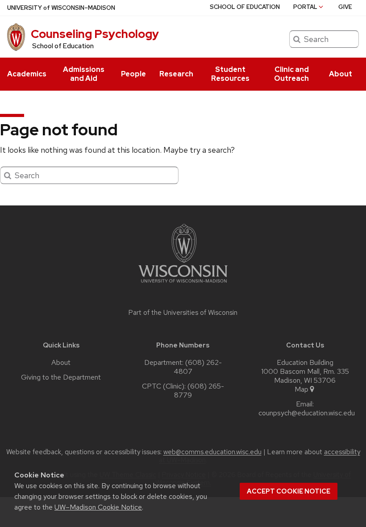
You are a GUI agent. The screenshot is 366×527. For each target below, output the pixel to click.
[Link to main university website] (183, 284)
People (133, 74)
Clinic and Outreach (291, 74)
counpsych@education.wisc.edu (306, 413)
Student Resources (230, 74)
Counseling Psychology (95, 34)
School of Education (245, 7)
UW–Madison (61, 8)
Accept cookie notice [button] (288, 491)
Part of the (183, 312)
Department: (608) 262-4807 (183, 367)
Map (301, 389)
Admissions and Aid (83, 74)
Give (345, 7)
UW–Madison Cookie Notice (98, 507)
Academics (26, 74)
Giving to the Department (61, 377)
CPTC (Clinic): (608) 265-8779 (183, 391)
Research (176, 74)
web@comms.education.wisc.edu (212, 452)
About (340, 74)
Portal (305, 7)
